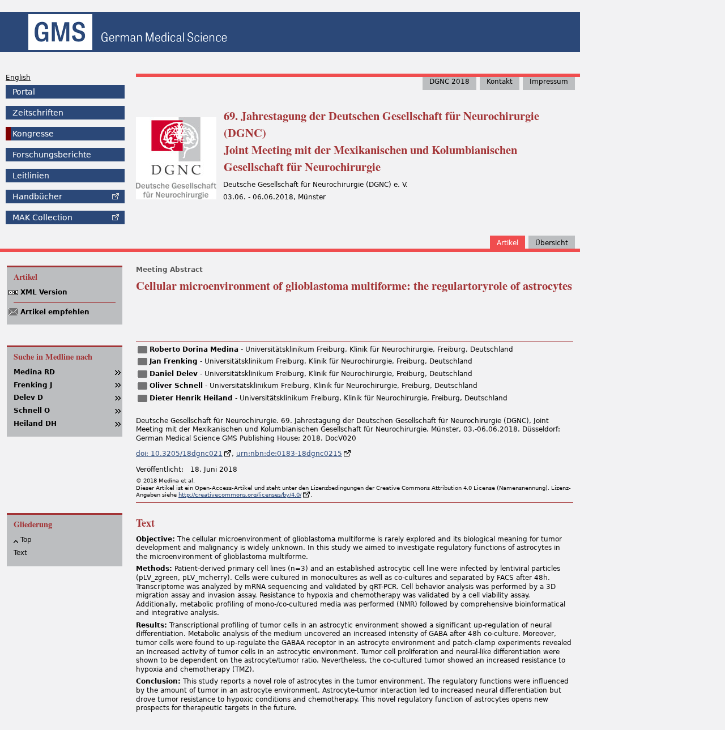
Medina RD (34, 372)
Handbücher (37, 196)
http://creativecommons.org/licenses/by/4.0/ (239, 495)
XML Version (43, 292)
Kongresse (33, 133)
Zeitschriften (37, 112)
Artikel (507, 243)
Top (26, 540)
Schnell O (32, 411)
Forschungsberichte (51, 154)
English (18, 78)
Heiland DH (35, 424)
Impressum (549, 82)
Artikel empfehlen (54, 312)
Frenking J (33, 385)
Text (20, 553)
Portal (23, 91)
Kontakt (500, 82)
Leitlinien (30, 175)
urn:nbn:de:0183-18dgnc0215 (289, 454)
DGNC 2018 (449, 82)
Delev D (28, 398)
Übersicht (551, 243)
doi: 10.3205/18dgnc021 (179, 454)
